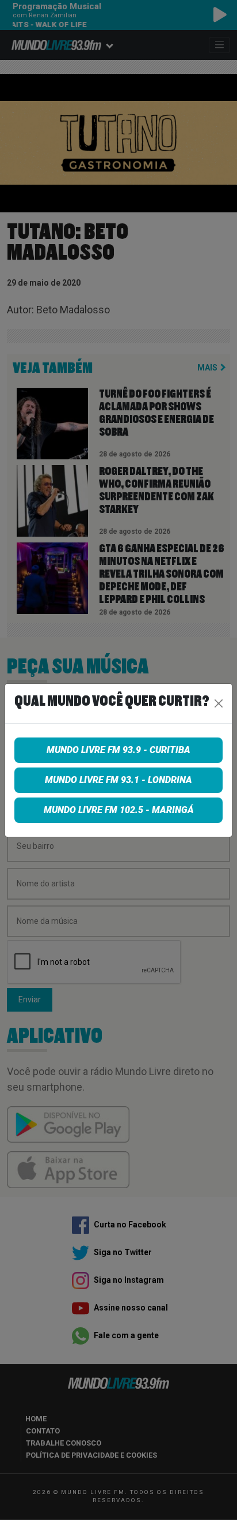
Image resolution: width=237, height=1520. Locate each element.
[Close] (218, 703)
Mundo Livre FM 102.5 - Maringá (119, 809)
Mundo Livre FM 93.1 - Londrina (118, 779)
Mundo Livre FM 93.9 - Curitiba (118, 749)
